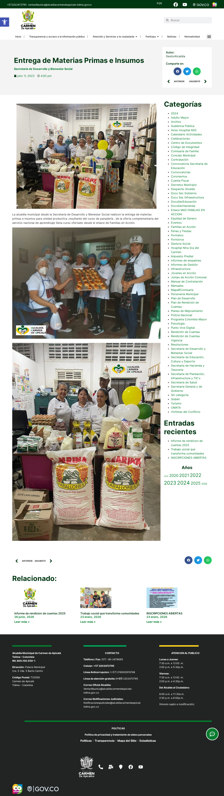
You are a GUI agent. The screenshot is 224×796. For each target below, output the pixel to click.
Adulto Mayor (180, 117)
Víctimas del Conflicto (185, 411)
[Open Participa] (158, 36)
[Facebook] (175, 4)
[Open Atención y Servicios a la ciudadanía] (136, 36)
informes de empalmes (186, 260)
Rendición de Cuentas (185, 332)
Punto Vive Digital (183, 327)
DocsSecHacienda (183, 206)
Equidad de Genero (184, 218)
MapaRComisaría (182, 290)
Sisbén (175, 399)
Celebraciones (180, 138)
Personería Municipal (184, 294)
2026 (204, 483)
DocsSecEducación (184, 201)
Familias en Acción (183, 227)
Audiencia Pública (182, 126)
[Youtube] (184, 4)
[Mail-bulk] (110, 766)
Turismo (176, 403)
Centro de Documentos (186, 142)
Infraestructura (180, 269)
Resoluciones (179, 344)
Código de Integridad (185, 147)
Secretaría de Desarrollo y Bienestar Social (43, 69)
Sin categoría (179, 395)
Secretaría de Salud (184, 382)
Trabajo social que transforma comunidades (109, 613)
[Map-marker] (120, 766)
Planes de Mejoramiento (187, 311)
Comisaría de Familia (185, 151)
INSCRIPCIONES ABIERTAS (188, 457)
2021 (184, 475)
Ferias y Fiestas (181, 231)
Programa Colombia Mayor (189, 319)
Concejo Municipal (183, 155)
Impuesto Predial (182, 256)
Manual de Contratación (187, 281)
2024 (174, 113)
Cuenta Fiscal (180, 180)
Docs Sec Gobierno (184, 193)
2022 (195, 475)
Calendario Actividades (186, 134)
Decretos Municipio (184, 185)
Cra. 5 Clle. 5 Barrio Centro (27, 670)
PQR (159, 3)
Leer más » (22, 621)
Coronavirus (179, 176)
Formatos (177, 235)
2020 (173, 475)
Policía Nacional (181, 315)
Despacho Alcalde (183, 189)
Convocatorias (180, 172)
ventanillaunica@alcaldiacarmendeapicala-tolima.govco (60, 4)
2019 (166, 476)
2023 (170, 483)
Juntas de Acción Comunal (188, 277)
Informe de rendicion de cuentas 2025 (39, 613)
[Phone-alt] (100, 766)
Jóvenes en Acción (183, 273)
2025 (196, 483)
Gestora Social (180, 243)
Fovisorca (177, 239)
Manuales (177, 285)
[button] (4, 22)
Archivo (176, 121)
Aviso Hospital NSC (184, 130)
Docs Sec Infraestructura (187, 197)
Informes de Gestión (184, 264)
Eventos (176, 222)
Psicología (178, 323)
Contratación (179, 159)
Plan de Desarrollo (183, 298)
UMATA (176, 407)
